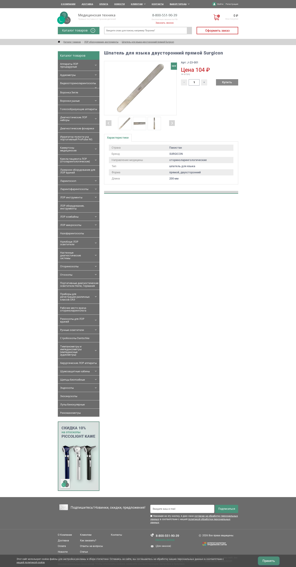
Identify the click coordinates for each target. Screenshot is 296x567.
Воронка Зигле (69, 92)
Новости (119, 4)
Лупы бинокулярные (72, 404)
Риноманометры (70, 413)
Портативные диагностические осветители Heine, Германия (79, 284)
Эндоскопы (67, 388)
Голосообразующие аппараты (78, 109)
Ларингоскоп (68, 181)
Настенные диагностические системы (70, 255)
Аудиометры (68, 75)
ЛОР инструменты (71, 197)
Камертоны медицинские (68, 149)
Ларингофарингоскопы (74, 189)
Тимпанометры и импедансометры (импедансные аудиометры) (71, 350)
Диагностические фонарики (77, 128)
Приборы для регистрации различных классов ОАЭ (75, 296)
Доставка (87, 4)
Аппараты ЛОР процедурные (69, 65)
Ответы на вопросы (91, 546)
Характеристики (118, 137)
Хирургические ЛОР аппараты (78, 363)
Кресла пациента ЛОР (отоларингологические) (75, 160)
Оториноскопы (69, 266)
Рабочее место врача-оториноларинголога (73, 309)
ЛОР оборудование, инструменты (72, 207)
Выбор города (178, 4)
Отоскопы (66, 274)
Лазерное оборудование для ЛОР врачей (77, 171)
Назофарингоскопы (72, 233)
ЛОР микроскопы (70, 225)
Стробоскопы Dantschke (74, 338)
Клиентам (137, 4)
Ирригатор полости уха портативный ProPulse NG (76, 138)
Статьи (84, 551)
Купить (227, 82)
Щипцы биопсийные (72, 379)
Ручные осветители (72, 330)
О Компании (68, 4)
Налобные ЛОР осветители (69, 243)
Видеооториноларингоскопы (78, 83)
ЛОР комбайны (69, 216)
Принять (269, 561)
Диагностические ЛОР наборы (73, 119)
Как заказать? (88, 540)
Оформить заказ (217, 30)
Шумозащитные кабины (75, 371)
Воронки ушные (70, 100)
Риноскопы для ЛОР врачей (72, 320)
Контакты (158, 4)
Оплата (103, 4)
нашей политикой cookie (30, 562)
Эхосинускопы (68, 396)
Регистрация (232, 4)
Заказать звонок (165, 22)
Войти (220, 4)
